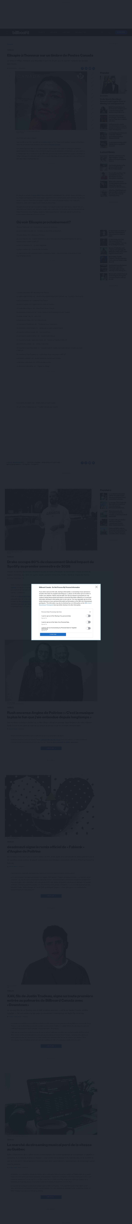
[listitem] (66, 612)
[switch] (88, 616)
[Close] (97, 587)
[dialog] (66, 612)
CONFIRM (53, 634)
